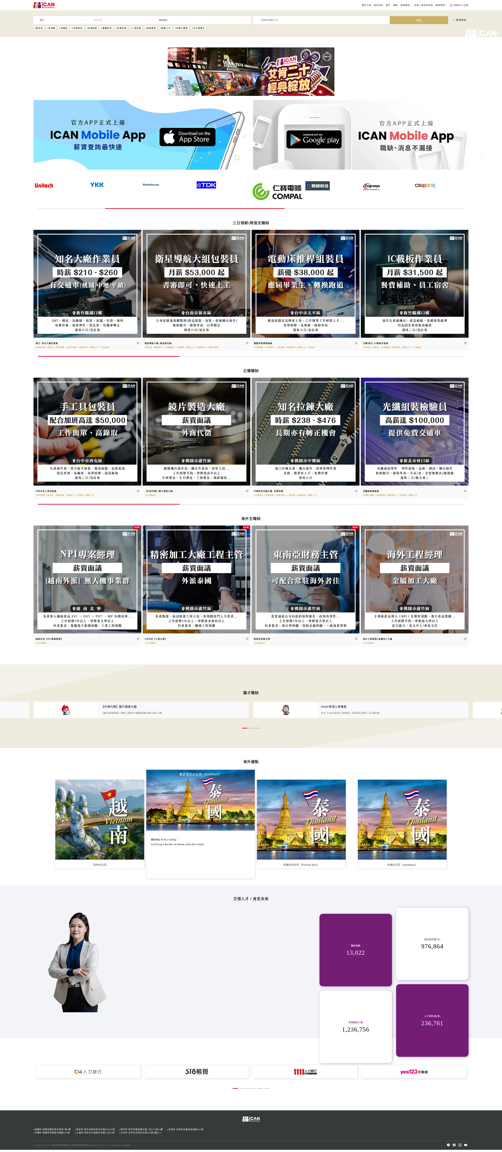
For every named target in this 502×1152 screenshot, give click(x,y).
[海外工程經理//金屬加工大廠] (415, 580)
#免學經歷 (92, 28)
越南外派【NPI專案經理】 (49, 639)
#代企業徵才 (198, 28)
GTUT (48, 1145)
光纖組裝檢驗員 (371, 491)
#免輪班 (63, 28)
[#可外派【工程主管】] (196, 580)
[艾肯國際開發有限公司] (141, 135)
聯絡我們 (440, 5)
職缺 (395, 5)
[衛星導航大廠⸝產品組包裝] (196, 284)
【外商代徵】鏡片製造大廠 (159, 491)
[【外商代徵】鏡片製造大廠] (196, 432)
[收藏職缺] (138, 343)
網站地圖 (55, 1145)
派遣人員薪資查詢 (423, 5)
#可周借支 (77, 28)
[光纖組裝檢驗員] (415, 432)
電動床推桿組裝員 (263, 343)
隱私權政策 (64, 1145)
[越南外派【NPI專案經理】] (87, 580)
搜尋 (419, 20)
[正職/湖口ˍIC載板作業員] (415, 284)
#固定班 (39, 28)
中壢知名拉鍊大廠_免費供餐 (268, 491)
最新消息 (378, 5)
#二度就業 (136, 28)
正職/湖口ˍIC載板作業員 (375, 343)
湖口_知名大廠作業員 (47, 343)
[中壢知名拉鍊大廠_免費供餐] (306, 432)
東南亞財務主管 (262, 639)
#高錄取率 (150, 28)
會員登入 (458, 5)
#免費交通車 (181, 28)
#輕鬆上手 (165, 28)
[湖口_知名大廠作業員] (87, 284)
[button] (235, 1088)
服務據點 (405, 5)
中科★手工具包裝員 (46, 491)
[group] (141, 710)
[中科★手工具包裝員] (87, 432)
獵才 (388, 5)
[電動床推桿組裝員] (306, 284)
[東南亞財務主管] (306, 580)
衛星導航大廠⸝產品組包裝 (158, 343)
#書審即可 (106, 28)
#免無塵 (51, 28)
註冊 (466, 5)
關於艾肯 (366, 5)
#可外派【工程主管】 (156, 639)
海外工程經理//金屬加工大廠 (378, 639)
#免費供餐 (121, 28)
